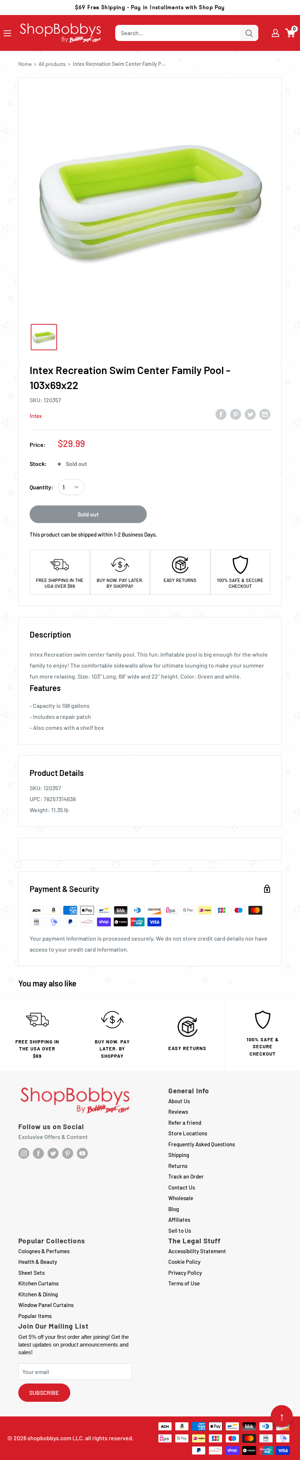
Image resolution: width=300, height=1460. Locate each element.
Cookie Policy (184, 1261)
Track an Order (186, 1176)
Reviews (178, 1111)
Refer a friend (184, 1122)
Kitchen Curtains (38, 1283)
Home (24, 64)
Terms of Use (184, 1283)
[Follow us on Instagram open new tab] (23, 1153)
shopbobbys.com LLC (55, 1437)
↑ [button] (282, 1416)
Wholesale (180, 1198)
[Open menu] (7, 33)
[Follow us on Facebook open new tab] (38, 1153)
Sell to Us (179, 1230)
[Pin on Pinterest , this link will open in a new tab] (235, 414)
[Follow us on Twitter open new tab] (53, 1153)
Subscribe (44, 1392)
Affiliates (179, 1219)
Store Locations (187, 1133)
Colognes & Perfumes (44, 1251)
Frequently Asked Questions (201, 1144)
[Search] (249, 33)
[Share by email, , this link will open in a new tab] (264, 414)
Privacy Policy (185, 1272)
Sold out (88, 514)
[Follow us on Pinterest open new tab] (67, 1153)
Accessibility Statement (197, 1251)
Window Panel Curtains (46, 1305)
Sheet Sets (31, 1272)
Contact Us (181, 1187)
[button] (290, 33)
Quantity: (41, 486)
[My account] (275, 33)
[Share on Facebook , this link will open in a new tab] (220, 414)
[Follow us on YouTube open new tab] (82, 1153)
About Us (179, 1101)
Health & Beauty (37, 1261)
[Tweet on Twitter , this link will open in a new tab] (250, 414)
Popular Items (35, 1315)
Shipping (178, 1154)
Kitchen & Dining (38, 1294)
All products (52, 64)
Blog (173, 1209)
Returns (177, 1165)
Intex (36, 416)
